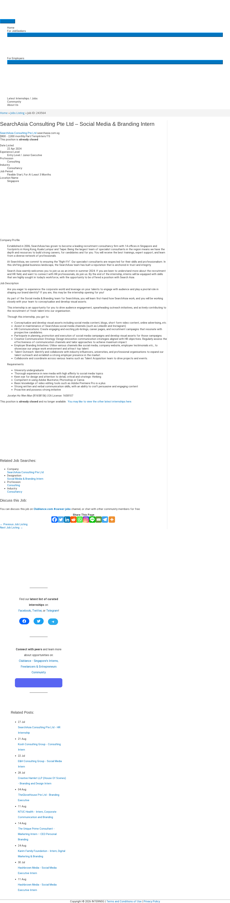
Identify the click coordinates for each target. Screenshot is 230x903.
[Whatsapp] (80, 519)
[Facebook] (54, 519)
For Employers (15, 58)
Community (14, 101)
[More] (112, 519)
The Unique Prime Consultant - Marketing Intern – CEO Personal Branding (37, 834)
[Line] (92, 519)
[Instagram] (86, 519)
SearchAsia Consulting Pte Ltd (18, 133)
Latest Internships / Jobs (22, 98)
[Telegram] (105, 519)
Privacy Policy (152, 901)
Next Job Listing (11, 527)
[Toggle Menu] (115, 35)
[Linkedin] (67, 519)
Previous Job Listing (13, 524)
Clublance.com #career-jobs (52, 509)
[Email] (98, 519)
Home (10, 27)
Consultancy (14, 491)
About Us (12, 105)
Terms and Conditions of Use (124, 901)
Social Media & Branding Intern (25, 478)
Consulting (13, 485)
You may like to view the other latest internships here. (100, 401)
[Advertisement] (83, 210)
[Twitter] (61, 519)
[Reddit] (73, 519)
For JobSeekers (16, 31)
